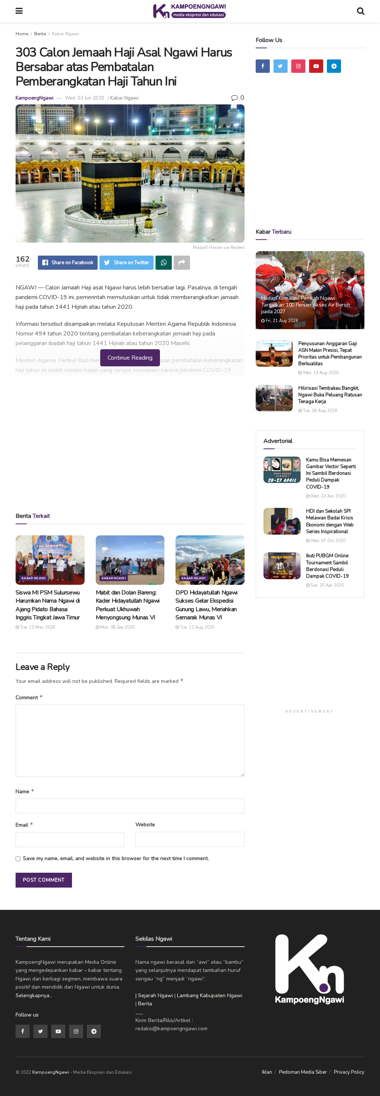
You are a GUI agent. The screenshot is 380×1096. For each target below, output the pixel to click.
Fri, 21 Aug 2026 (281, 321)
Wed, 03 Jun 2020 (84, 98)
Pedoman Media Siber (303, 1072)
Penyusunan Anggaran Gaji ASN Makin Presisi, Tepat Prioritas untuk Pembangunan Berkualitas (330, 353)
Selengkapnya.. (34, 995)
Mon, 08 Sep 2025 (117, 627)
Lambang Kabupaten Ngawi (209, 995)
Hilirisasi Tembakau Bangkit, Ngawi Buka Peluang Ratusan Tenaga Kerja (330, 395)
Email (24, 825)
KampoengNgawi (34, 98)
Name (25, 791)
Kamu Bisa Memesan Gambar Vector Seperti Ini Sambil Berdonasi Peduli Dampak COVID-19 (331, 473)
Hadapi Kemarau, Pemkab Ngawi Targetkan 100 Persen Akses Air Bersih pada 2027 (305, 305)
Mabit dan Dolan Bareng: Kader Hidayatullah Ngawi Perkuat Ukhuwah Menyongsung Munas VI (128, 605)
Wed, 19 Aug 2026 (320, 373)
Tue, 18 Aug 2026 (319, 411)
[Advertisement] (130, 446)
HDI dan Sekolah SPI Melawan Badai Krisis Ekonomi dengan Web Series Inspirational (330, 521)
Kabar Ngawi (65, 34)
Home (22, 34)
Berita (40, 34)
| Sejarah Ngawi (154, 995)
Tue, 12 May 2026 (37, 627)
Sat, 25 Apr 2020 (326, 585)
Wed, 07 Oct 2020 (327, 541)
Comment (29, 697)
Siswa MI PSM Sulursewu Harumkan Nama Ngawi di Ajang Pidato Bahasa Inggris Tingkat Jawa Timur (48, 605)
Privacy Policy (349, 1072)
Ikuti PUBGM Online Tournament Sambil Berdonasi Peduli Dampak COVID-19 (327, 566)
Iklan (267, 1072)
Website (145, 824)
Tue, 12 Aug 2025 (196, 627)
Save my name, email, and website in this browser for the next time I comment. (116, 858)
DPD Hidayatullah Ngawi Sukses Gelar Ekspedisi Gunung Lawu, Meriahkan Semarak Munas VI (207, 605)
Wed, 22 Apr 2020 (327, 496)
